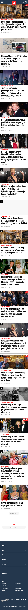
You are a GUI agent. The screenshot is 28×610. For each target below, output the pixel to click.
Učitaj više (13, 513)
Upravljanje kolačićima (18, 590)
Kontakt (3, 590)
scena (4, 568)
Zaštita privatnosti (5, 586)
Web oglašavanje (5, 588)
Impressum (4, 583)
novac (4, 559)
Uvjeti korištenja (17, 583)
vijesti (3, 545)
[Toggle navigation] (2, 2)
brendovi (4, 573)
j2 (2, 554)
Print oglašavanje (17, 588)
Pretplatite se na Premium (19, 600)
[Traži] (26, 2)
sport (3, 550)
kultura (4, 564)
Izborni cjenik (17, 586)
